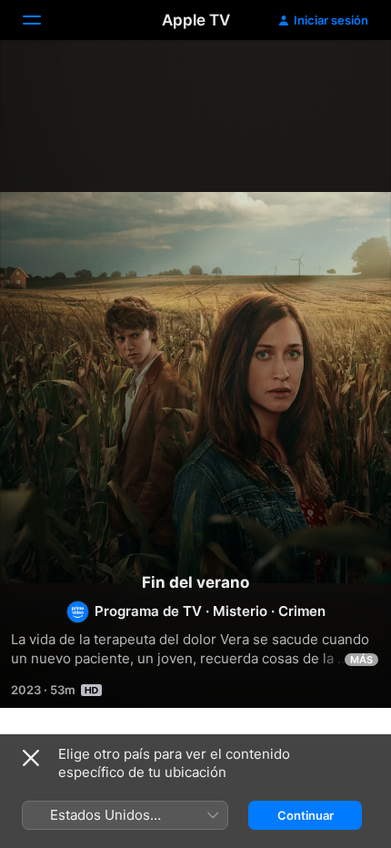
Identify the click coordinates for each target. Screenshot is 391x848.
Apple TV (196, 20)
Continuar (305, 815)
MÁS (361, 659)
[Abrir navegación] (43, 20)
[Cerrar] (31, 758)
